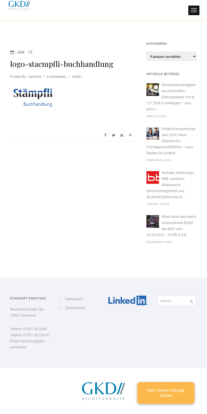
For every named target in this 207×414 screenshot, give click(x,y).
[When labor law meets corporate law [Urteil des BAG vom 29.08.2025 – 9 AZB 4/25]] (152, 221)
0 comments (56, 76)
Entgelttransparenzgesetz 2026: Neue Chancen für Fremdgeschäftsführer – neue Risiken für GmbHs (171, 141)
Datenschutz (75, 308)
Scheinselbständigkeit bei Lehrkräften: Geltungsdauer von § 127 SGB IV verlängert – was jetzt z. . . (171, 97)
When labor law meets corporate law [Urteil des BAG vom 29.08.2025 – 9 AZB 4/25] (171, 226)
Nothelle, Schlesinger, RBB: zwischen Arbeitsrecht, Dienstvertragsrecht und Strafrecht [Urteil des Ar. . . (170, 185)
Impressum (74, 299)
